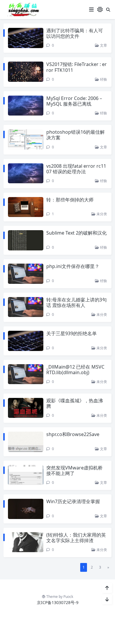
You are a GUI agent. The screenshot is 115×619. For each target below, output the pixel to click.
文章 (103, 45)
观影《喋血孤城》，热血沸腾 (74, 403)
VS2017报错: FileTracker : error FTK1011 (76, 67)
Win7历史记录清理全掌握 (73, 501)
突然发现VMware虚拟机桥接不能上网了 (74, 470)
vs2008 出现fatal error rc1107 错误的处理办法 (76, 169)
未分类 (101, 213)
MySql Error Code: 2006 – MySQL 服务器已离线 (74, 101)
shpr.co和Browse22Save (72, 434)
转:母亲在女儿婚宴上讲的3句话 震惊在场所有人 (76, 302)
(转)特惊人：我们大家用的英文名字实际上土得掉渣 (76, 538)
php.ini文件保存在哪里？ (72, 266)
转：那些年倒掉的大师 (69, 199)
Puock (68, 596)
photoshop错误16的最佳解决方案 (75, 135)
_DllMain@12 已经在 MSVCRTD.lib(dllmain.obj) (75, 370)
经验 (103, 79)
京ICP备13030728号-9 (57, 602)
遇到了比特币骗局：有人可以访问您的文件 (74, 33)
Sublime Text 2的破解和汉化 (76, 233)
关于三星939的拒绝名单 (71, 333)
